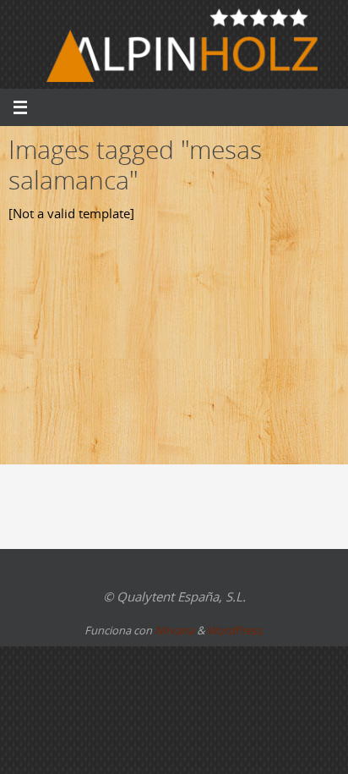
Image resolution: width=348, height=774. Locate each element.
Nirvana (174, 630)
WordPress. (235, 630)
